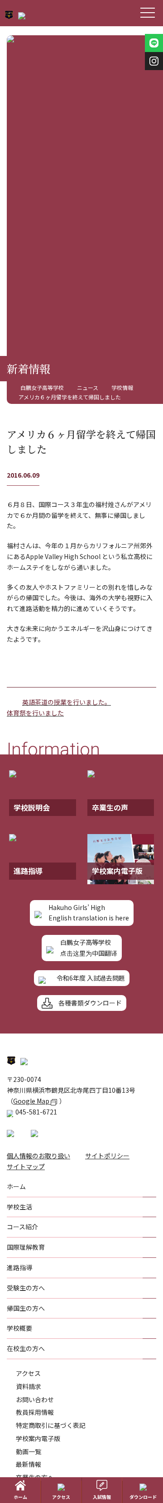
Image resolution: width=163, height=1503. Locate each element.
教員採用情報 (35, 1412)
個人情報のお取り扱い (38, 1155)
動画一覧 (28, 1451)
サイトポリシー (107, 1155)
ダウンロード (143, 1497)
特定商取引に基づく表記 (51, 1425)
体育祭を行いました (35, 712)
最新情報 (28, 1464)
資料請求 (28, 1386)
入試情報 (102, 1497)
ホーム (20, 1497)
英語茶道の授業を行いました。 (66, 701)
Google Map (32, 1100)
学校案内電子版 (38, 1438)
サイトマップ (26, 1166)
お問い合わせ (35, 1399)
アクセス (28, 1373)
